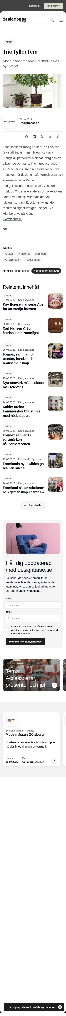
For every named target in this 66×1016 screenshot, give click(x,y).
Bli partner (53, 5)
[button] (54, 685)
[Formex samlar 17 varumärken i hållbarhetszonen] (33, 435)
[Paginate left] (5, 675)
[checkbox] (7, 630)
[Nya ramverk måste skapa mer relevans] (33, 381)
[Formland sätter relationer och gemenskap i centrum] (33, 486)
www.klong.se (12, 219)
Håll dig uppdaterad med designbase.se (31, 1007)
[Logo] (14, 20)
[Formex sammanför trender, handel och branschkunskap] (33, 354)
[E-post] (50, 136)
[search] (52, 20)
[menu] (61, 20)
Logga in (34, 5)
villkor (33, 630)
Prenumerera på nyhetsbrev (25, 641)
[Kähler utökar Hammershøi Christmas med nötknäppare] (33, 407)
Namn (9, 598)
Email (8, 611)
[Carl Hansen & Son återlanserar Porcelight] (33, 326)
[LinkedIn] (34, 136)
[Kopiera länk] (58, 136)
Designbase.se (29, 122)
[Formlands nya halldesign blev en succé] (33, 461)
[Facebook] (26, 136)
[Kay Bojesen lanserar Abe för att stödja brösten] (33, 302)
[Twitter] (42, 136)
